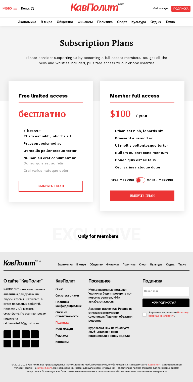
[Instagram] (16, 334)
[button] (28, 9)
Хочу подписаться (164, 303)
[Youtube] (35, 343)
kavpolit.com (44, 368)
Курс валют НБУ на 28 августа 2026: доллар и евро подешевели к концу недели (109, 332)
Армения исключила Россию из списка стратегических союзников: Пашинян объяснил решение (110, 314)
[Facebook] (7, 334)
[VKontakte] (25, 343)
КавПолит (154, 364)
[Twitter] (16, 343)
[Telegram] (7, 343)
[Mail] (25, 334)
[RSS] (35, 334)
